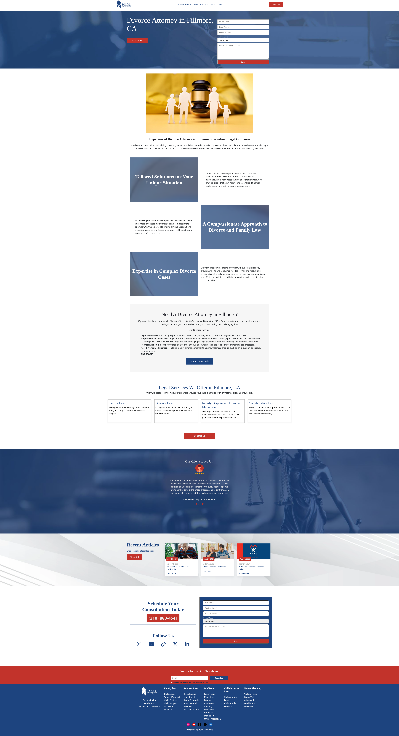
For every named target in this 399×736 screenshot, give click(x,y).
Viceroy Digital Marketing (202, 730)
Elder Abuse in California (214, 567)
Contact (220, 4)
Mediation (209, 688)
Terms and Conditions (149, 706)
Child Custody (170, 700)
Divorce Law (191, 688)
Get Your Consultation (199, 361)
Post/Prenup (190, 694)
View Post (170, 573)
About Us (197, 4)
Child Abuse (169, 694)
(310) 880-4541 (163, 618)
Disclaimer (149, 703)
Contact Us (199, 435)
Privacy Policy (149, 700)
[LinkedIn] (187, 644)
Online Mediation (212, 718)
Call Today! (276, 4)
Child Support (170, 703)
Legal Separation (192, 700)
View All (135, 557)
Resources (209, 4)
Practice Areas (183, 4)
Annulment (189, 697)
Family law (170, 688)
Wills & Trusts (250, 694)
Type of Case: (222, 37)
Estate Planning (252, 688)
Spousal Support (172, 697)
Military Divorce (191, 709)
